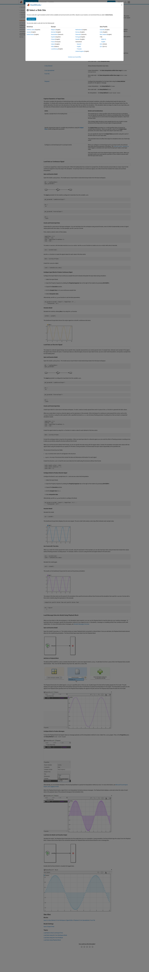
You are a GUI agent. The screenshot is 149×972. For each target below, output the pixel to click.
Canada (29, 32)
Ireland (53, 44)
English (79, 46)
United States (30, 34)
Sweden (77, 39)
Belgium (53, 29)
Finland (53, 39)
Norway (77, 32)
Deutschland (54, 34)
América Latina (31, 29)
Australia (102, 29)
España (53, 37)
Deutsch (79, 44)
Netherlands (78, 29)
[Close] (122, 5)
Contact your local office (74, 57)
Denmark (53, 32)
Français (79, 49)
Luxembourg (54, 49)
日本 (101, 44)
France (53, 41)
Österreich (78, 34)
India (101, 32)
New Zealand (103, 34)
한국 (101, 46)
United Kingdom (79, 51)
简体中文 (103, 39)
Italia (52, 46)
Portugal (77, 37)
